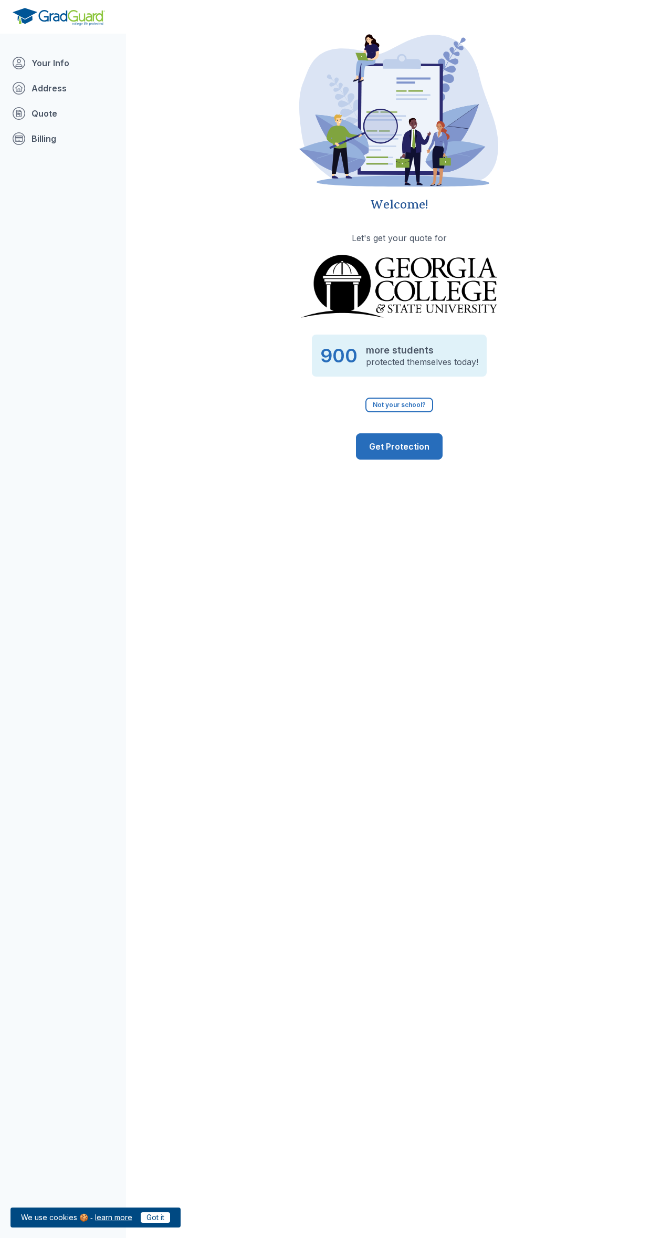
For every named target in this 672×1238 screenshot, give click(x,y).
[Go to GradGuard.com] (59, 16)
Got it (155, 1217)
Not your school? (399, 405)
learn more (113, 1217)
